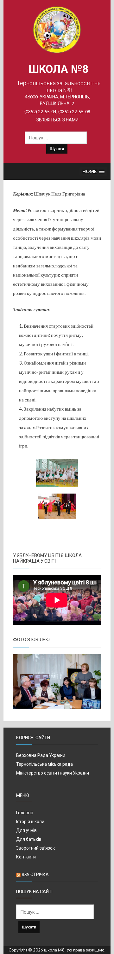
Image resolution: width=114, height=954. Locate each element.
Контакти (26, 856)
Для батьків (28, 839)
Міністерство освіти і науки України (52, 772)
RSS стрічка (35, 874)
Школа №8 (58, 69)
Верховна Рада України (40, 755)
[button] (93, 172)
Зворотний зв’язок (35, 848)
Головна (24, 812)
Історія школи (30, 821)
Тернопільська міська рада (44, 764)
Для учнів (26, 830)
